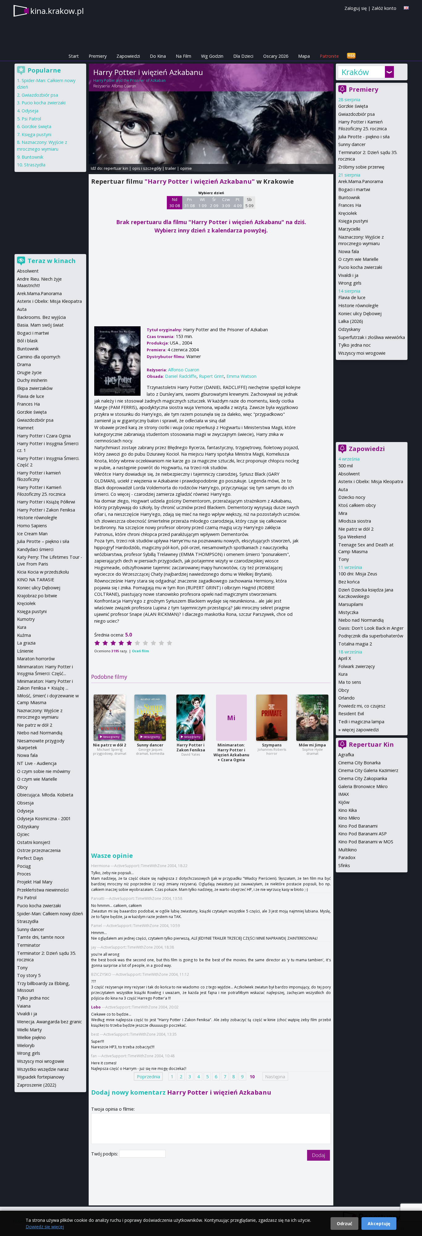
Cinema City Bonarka (359, 763)
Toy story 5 (28, 975)
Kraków (355, 71)
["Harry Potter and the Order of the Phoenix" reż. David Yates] (190, 718)
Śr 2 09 (214, 202)
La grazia (26, 643)
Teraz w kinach (51, 261)
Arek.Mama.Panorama (360, 181)
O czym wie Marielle (358, 259)
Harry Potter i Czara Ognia (44, 436)
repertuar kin (116, 168)
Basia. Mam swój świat (40, 325)
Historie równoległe (358, 305)
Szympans (272, 745)
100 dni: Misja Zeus (357, 574)
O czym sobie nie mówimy (43, 771)
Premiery (98, 56)
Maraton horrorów (36, 659)
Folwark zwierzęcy (356, 666)
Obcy (343, 690)
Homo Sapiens (32, 525)
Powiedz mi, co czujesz (361, 706)
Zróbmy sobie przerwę (361, 167)
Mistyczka (348, 612)
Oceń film (140, 651)
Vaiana (24, 1006)
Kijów (343, 802)
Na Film (183, 56)
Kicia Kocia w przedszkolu (43, 572)
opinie (186, 168)
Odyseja (30, 111)
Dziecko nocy (351, 497)
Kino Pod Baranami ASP (362, 834)
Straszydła (34, 165)
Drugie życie (29, 372)
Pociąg (24, 866)
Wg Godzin (212, 56)
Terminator (28, 945)
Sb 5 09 (249, 202)
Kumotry (26, 619)
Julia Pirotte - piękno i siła (364, 137)
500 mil (345, 466)
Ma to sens (349, 682)
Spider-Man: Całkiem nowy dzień (50, 914)
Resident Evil (351, 713)
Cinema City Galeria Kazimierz (368, 770)
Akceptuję (379, 1223)
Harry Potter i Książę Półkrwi (46, 502)
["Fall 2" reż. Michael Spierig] (109, 718)
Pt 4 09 (238, 202)
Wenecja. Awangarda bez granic (49, 1022)
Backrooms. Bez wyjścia (41, 317)
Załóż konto (384, 8)
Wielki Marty (29, 1030)
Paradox (347, 857)
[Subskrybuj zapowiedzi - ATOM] (351, 56)
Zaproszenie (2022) (36, 1085)
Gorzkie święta (353, 106)
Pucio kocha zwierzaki (360, 267)
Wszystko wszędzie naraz (43, 1069)
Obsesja (25, 803)
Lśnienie (25, 651)
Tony (343, 559)
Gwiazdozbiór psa (356, 114)
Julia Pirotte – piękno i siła (43, 541)
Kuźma (24, 635)
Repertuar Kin (371, 744)
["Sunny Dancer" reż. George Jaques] (150, 718)
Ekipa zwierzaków (35, 388)
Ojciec (23, 834)
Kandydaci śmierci (35, 549)
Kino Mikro (349, 818)
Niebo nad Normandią (361, 620)
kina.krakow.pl (57, 10)
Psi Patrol (31, 119)
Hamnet (25, 428)
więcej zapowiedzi (360, 730)
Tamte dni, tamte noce (41, 937)
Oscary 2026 (275, 56)
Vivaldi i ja (348, 275)
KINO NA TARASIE (35, 580)
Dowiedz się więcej (45, 1227)
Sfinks (344, 865)
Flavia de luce (351, 297)
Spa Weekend (352, 537)
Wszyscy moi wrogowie (362, 353)
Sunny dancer (150, 745)
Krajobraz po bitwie (37, 596)
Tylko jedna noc (354, 345)
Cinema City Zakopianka (362, 778)
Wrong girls (349, 283)
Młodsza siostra (354, 521)
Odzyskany (349, 329)
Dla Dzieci (243, 56)
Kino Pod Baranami (358, 826)
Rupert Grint (211, 376)
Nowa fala (348, 251)
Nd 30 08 (174, 202)
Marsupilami (350, 604)
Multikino (347, 850)
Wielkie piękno (31, 1037)
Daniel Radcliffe (180, 376)
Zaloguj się (355, 8)
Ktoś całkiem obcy (357, 505)
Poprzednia (148, 1076)
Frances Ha (349, 205)
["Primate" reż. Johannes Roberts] (271, 718)
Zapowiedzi (128, 56)
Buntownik (349, 197)
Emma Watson (241, 376)
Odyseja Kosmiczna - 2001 (44, 818)
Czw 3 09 (226, 202)
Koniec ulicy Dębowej (360, 313)
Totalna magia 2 (355, 644)
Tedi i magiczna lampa (361, 721)
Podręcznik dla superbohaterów (370, 636)
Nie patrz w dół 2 (109, 745)
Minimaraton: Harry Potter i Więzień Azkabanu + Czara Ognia (231, 752)
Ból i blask (27, 341)
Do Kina (158, 56)
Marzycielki (349, 229)
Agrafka (346, 755)
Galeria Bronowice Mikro (363, 786)
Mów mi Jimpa (312, 745)
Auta (343, 489)
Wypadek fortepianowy (40, 1077)
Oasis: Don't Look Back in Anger (370, 628)
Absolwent (349, 474)
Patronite (329, 56)
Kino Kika (347, 810)
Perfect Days (30, 858)
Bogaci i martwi (354, 189)
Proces (24, 874)
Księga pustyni (353, 221)
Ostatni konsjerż (33, 842)
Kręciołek (347, 213)
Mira (342, 513)
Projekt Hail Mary (34, 882)
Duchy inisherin (32, 380)
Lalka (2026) (350, 321)
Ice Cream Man (32, 534)
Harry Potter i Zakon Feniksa (190, 747)
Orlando (346, 698)
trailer (170, 168)
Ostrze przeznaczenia (39, 850)
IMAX (343, 794)
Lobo (96, 1007)
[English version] (406, 8)
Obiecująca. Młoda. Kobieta (45, 795)
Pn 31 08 (189, 202)
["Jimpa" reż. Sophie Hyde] (312, 718)
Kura (343, 674)
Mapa (304, 56)
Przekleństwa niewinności (43, 890)
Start (74, 56)
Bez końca (349, 582)
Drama (24, 364)
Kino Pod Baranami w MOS (365, 842)
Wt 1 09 (202, 202)
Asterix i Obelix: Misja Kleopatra (370, 481)
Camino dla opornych (38, 357)
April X (344, 658)
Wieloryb (26, 1045)
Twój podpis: (105, 1154)
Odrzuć (344, 1223)
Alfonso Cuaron (124, 86)
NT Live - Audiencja (37, 763)
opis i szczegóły (146, 168)
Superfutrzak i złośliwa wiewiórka (371, 337)
